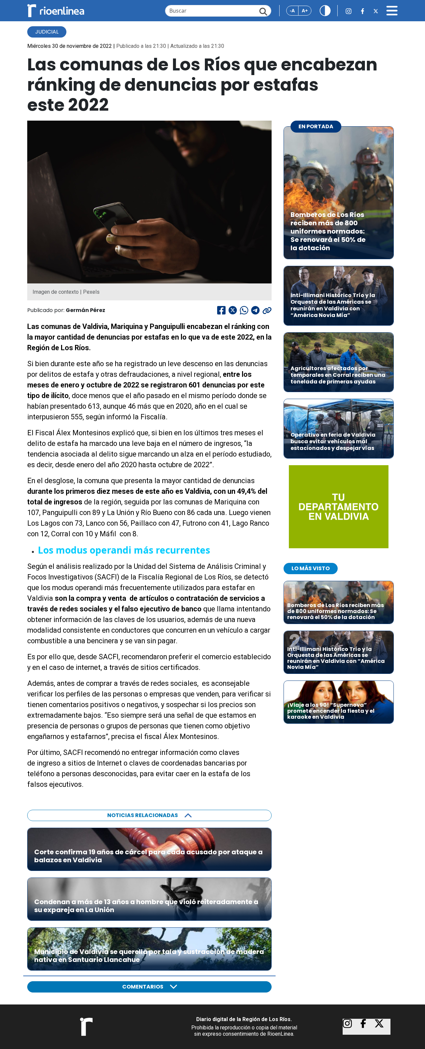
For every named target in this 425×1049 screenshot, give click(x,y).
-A (292, 10)
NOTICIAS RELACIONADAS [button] (142, 815)
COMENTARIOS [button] (142, 987)
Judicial (46, 32)
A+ (305, 10)
